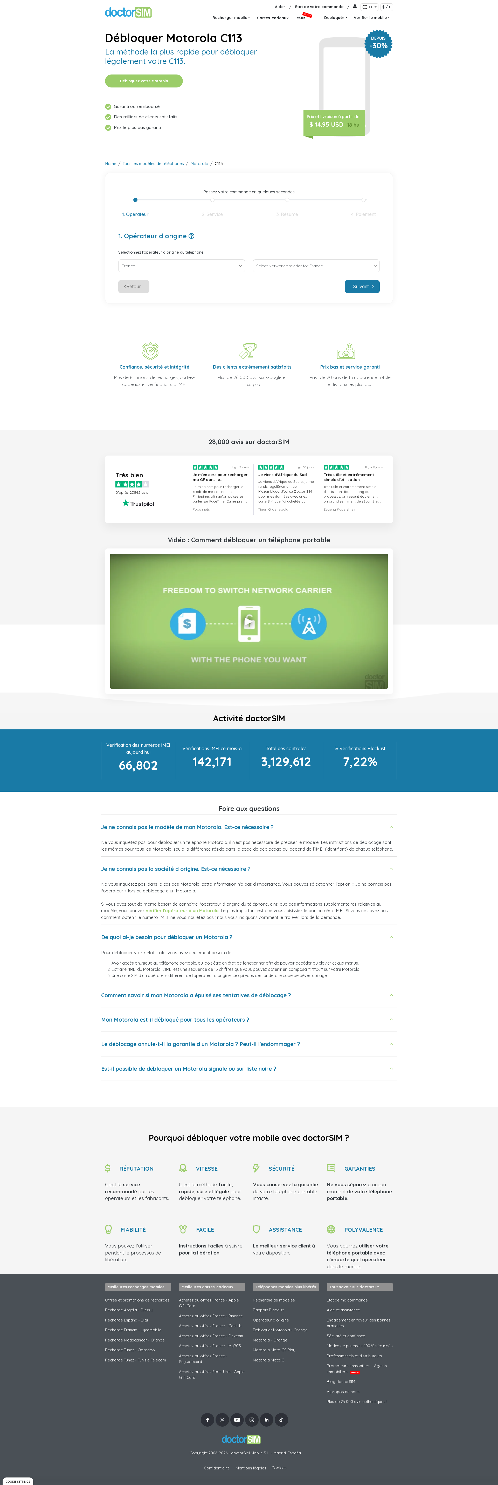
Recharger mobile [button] (229, 17)
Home (110, 163)
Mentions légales (251, 1468)
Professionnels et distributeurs (354, 1355)
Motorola (199, 163)
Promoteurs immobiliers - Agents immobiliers (357, 1368)
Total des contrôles (286, 748)
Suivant (361, 286)
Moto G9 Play (274, 1349)
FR (371, 7)
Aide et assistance (343, 1309)
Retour (133, 286)
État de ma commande (347, 1300)
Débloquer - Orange (280, 1329)
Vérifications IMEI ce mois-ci (212, 748)
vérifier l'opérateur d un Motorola (182, 910)
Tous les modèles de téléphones (153, 163)
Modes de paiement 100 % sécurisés (360, 1345)
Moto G (268, 1360)
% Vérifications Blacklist (360, 748)
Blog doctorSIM (341, 1381)
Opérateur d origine (271, 1320)
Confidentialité (217, 1468)
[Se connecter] (355, 6)
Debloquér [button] (334, 17)
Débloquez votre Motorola (144, 81)
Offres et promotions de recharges (137, 1300)
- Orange (270, 1340)
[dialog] (18, 1481)
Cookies (279, 1467)
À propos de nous (343, 1391)
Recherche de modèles (274, 1300)
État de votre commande (319, 6)
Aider (280, 6)
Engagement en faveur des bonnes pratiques (359, 1323)
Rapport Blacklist (268, 1309)
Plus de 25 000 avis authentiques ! (357, 1401)
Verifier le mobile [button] (370, 17)
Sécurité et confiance (346, 1335)
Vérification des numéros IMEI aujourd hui (138, 748)
